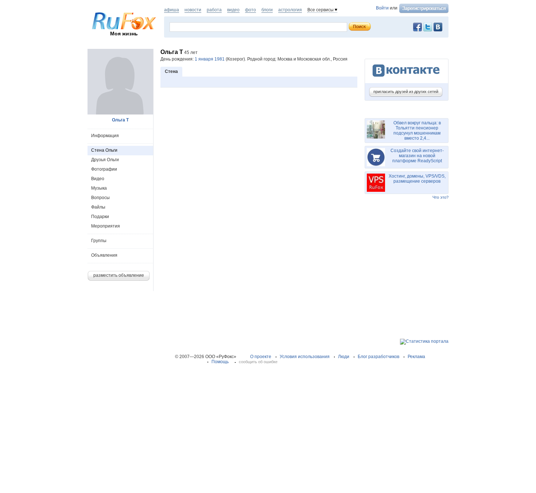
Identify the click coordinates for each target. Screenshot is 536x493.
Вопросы (100, 197)
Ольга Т (120, 120)
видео (233, 9)
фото (250, 9)
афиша (171, 9)
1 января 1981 (210, 59)
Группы (98, 240)
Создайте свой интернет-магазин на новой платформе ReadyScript (417, 155)
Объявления (104, 255)
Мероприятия (105, 226)
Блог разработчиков (378, 356)
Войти (382, 8)
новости (193, 9)
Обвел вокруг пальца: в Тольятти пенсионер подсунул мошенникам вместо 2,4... (417, 130)
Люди (343, 356)
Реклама (416, 356)
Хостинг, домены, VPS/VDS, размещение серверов (417, 179)
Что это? (440, 197)
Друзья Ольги (105, 159)
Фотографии (104, 169)
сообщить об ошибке (258, 362)
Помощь (220, 361)
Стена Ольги (104, 150)
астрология (290, 9)
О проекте (260, 356)
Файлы (98, 207)
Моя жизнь (124, 33)
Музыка (99, 188)
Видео (97, 178)
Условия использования (305, 356)
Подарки (100, 216)
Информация (105, 135)
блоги (267, 9)
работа (214, 9)
